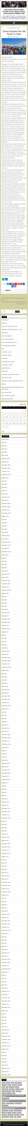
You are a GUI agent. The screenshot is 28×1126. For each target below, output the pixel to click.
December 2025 (6, 465)
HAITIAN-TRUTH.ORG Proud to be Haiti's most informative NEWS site (14, 11)
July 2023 (4, 558)
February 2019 (6, 728)
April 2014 (4, 908)
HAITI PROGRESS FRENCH (9, 345)
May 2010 (4, 1058)
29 (24, 423)
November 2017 (6, 773)
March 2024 (5, 532)
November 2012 (6, 962)
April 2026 (4, 452)
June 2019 (4, 715)
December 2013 (6, 920)
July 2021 (4, 635)
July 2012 (4, 975)
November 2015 (6, 847)
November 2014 (6, 885)
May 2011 (4, 1020)
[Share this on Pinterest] (16, 284)
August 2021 (5, 632)
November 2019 (6, 699)
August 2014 (5, 895)
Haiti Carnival (18, 1103)
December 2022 (6, 580)
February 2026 (6, 458)
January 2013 (5, 956)
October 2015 (5, 850)
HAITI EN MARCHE (7, 336)
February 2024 (6, 535)
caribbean (14, 1085)
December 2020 (6, 657)
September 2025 (6, 474)
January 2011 (5, 1033)
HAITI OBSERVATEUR (8, 339)
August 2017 (5, 782)
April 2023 (4, 567)
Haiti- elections (5, 1098)
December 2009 (6, 1075)
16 (3, 420)
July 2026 (4, 442)
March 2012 (5, 988)
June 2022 (4, 599)
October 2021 (5, 625)
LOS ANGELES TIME (7, 365)
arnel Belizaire (18, 1083)
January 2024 (5, 539)
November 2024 (6, 506)
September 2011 (6, 1007)
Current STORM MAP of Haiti (9, 326)
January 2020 (5, 693)
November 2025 (6, 468)
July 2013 (4, 936)
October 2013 (5, 927)
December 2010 (6, 1036)
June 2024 (4, 522)
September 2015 (6, 853)
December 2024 (6, 503)
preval (22, 1115)
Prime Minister (5, 1117)
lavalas (3, 1112)
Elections (17, 28)
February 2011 (6, 1030)
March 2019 (5, 725)
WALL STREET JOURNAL (8, 395)
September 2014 (6, 892)
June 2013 (4, 940)
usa (15, 1117)
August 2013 (5, 933)
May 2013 (4, 943)
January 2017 (5, 805)
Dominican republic (6, 1091)
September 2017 (6, 779)
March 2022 (5, 609)
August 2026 (5, 439)
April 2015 (4, 869)
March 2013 (5, 949)
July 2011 (4, 1014)
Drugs (13, 1091)
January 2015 (5, 879)
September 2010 (6, 1046)
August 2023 (5, 555)
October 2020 (5, 664)
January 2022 (5, 616)
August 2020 (5, 670)
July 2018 (4, 750)
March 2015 (5, 872)
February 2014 (6, 914)
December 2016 (6, 808)
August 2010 (5, 1049)
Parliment (4, 1115)
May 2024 (4, 526)
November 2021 (6, 622)
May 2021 (4, 641)
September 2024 (6, 513)
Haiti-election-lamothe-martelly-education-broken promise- (13, 1096)
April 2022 (4, 606)
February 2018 (6, 763)
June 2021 (4, 638)
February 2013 (6, 953)
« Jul (3, 431)
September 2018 (6, 744)
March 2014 (5, 911)
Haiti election (5, 1105)
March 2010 (5, 1065)
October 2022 (5, 587)
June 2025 (4, 484)
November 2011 (6, 1001)
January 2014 (5, 917)
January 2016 (5, 840)
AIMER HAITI (5, 320)
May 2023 (4, 564)
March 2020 (5, 686)
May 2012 (4, 981)
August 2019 (5, 709)
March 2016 (5, 834)
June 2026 (4, 445)
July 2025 (4, 481)
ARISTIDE (4, 323)
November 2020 (6, 660)
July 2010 (4, 1052)
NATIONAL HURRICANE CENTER (10, 374)
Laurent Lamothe (17, 1110)
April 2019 (4, 721)
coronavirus (5, 1089)
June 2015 (4, 863)
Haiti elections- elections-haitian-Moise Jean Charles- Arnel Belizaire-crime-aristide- (13, 1108)
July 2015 (4, 859)
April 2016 (4, 831)
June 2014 (4, 901)
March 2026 (5, 455)
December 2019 (6, 696)
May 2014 (4, 904)
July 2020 (4, 673)
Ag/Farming (11, 28)
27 (17, 423)
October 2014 (5, 888)
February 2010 (6, 1068)
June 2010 (4, 1055)
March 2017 (5, 798)
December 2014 (6, 882)
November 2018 (6, 738)
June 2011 (4, 1017)
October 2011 (5, 1004)
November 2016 (6, 811)
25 (10, 423)
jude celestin (5, 1110)
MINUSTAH (5, 371)
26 (14, 423)
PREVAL (4, 384)
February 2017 (6, 802)
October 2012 (5, 965)
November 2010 (6, 1039)
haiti (14, 1093)
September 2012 (6, 969)
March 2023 (5, 571)
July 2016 (4, 821)
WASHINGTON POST (7, 399)
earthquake (18, 1091)
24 (7, 423)
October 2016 (5, 815)
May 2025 (4, 487)
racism (11, 1117)
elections (9, 1093)
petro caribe (10, 1115)
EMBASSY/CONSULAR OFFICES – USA (12, 329)
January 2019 (5, 731)
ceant (3, 1087)
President (17, 1115)
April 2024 (4, 529)
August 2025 (5, 478)
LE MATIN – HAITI (7, 352)
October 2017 (5, 776)
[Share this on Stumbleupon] (21, 284)
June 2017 (4, 789)
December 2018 (6, 734)
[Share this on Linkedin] (13, 286)
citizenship (11, 1087)
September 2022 (6, 590)
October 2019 (5, 702)
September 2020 (6, 667)
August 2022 (5, 593)
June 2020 (4, 677)
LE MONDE (5, 358)
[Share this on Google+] (13, 284)
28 (21, 423)
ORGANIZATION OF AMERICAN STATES (12, 381)
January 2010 (5, 1071)
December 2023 (6, 542)
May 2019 (4, 718)
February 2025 (6, 497)
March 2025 (5, 494)
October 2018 (5, 741)
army (12, 1083)
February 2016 (6, 837)
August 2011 (5, 1010)
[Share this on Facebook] (10, 284)
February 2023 (6, 574)
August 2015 (5, 856)
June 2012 (4, 978)
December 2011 (6, 997)
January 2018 (5, 766)
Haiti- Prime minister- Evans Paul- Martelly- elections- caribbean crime (14, 1101)
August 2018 (5, 747)
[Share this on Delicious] (15, 286)
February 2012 (6, 991)
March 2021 (5, 648)
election (4, 1093)
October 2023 (5, 548)
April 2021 (4, 644)
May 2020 (4, 680)
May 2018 (4, 757)
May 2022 (4, 603)
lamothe (11, 1110)
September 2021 (6, 628)
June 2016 (4, 824)
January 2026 (5, 461)
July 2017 (4, 786)
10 (7, 417)
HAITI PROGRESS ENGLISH (9, 342)
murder (19, 1112)
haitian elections (10, 1103)
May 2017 (4, 792)
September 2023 (6, 551)
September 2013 (6, 930)
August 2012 (5, 972)
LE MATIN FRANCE (7, 355)
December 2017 (6, 770)
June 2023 (4, 561)
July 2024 (4, 519)
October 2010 (5, 1042)
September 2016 (6, 818)
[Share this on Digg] (24, 284)
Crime (22, 1089)
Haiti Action (5, 332)
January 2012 (5, 994)
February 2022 (6, 612)
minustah (14, 1112)
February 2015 (6, 876)
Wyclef (19, 1117)
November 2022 (6, 583)
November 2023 (6, 545)
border (9, 1085)
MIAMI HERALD (6, 368)
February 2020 (6, 689)
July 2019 (4, 712)
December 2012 (6, 959)
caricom (20, 1085)
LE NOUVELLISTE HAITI (8, 361)
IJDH (3, 349)
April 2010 (4, 1062)
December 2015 (6, 843)
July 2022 (4, 596)
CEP (7, 1087)
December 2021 (6, 619)
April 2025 (4, 490)
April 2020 (4, 683)
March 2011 (5, 1026)
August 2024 (5, 516)
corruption (11, 1089)
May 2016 (4, 827)
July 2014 (4, 898)
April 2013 (4, 946)
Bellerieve (4, 1085)
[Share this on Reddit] (18, 284)
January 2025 (5, 500)
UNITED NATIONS (7, 392)
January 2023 (5, 577)
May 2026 (4, 449)
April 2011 (4, 1023)
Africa (3, 1083)
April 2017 (4, 795)
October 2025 (5, 471)
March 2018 (5, 760)
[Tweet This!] (8, 284)
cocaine (17, 1087)
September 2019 (6, 705)
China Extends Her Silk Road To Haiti (14, 32)
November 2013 (6, 924)
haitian (3, 1103)
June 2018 (4, 754)
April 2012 (4, 985)
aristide (8, 1083)
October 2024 (5, 510)
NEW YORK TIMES (7, 377)
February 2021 (6, 651)
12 (14, 417)
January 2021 (5, 654)
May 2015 (4, 866)
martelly (9, 1112)
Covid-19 (17, 1089)
